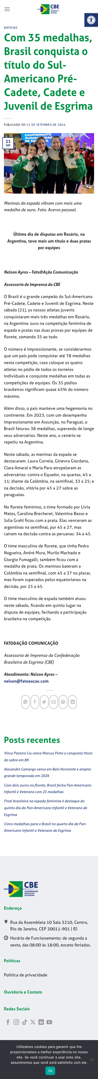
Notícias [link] (10, 28)
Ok (50, 1070)
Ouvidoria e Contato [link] (23, 992)
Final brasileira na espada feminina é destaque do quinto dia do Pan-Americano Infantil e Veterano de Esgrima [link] (45, 807)
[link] (91, 20)
